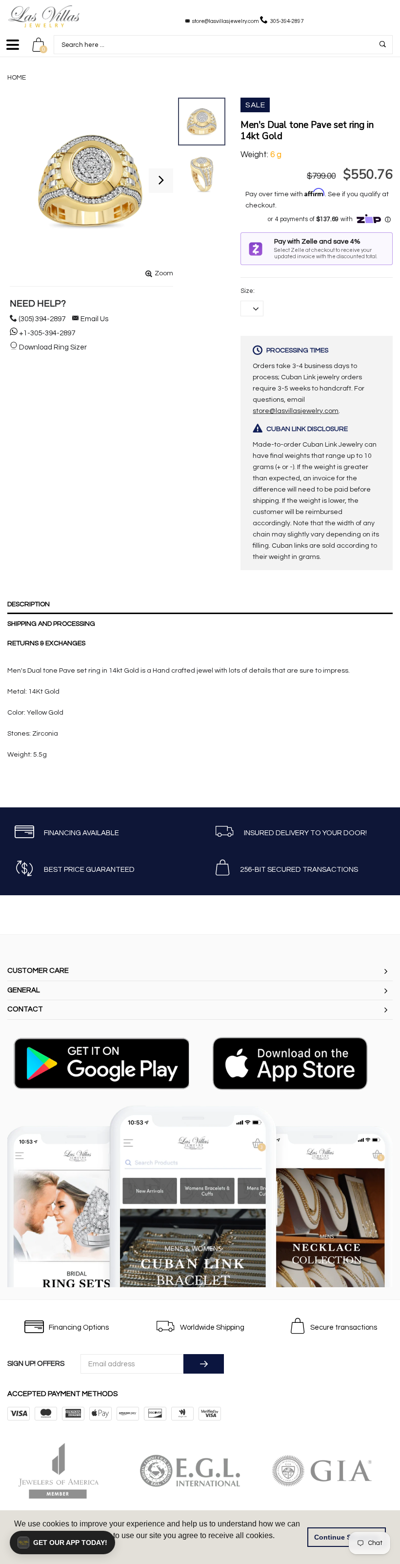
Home (16, 77)
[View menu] (12, 49)
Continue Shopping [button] (347, 1537)
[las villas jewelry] (43, 16)
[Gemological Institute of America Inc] (333, 1471)
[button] (62, 1542)
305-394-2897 (286, 21)
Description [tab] (28, 604)
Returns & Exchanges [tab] (46, 643)
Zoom (164, 273)
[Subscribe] (203, 1364)
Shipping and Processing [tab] (51, 623)
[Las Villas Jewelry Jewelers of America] (69, 1471)
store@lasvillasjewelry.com (225, 21)
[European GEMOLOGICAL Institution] (201, 1471)
